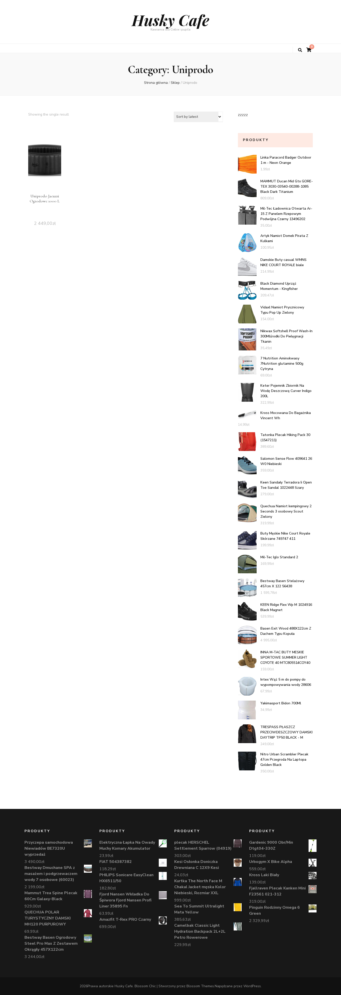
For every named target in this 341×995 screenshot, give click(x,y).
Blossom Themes (200, 986)
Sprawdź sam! (45, 166)
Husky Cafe (170, 20)
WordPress (252, 986)
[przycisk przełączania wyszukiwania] (300, 50)
